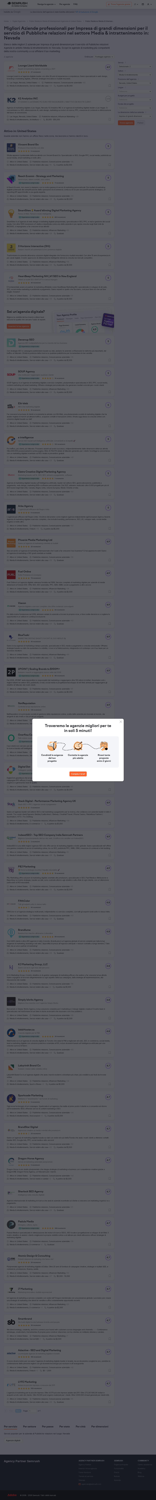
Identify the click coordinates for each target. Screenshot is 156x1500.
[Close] (121, 722)
